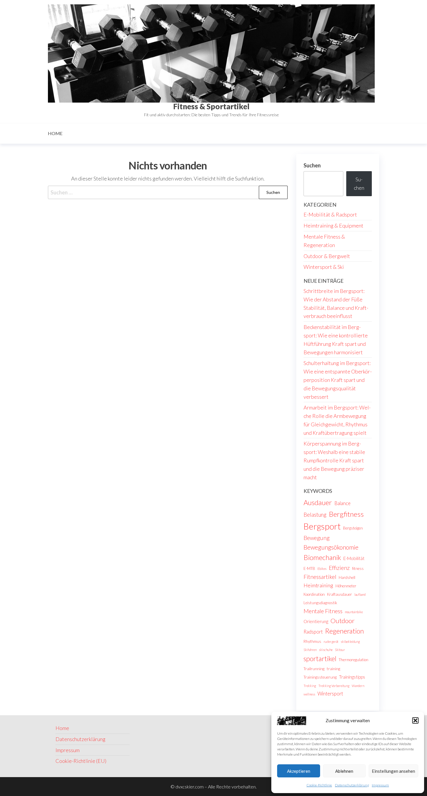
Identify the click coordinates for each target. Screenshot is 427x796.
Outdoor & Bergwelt (327, 256)
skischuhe (326, 650)
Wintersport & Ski (324, 267)
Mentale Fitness (323, 611)
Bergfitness (346, 514)
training (333, 668)
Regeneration (344, 631)
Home (55, 133)
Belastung (315, 514)
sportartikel (320, 658)
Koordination (314, 594)
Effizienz (339, 567)
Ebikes (321, 568)
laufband (360, 594)
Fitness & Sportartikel (211, 106)
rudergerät (331, 641)
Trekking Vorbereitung (333, 686)
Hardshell (347, 577)
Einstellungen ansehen (393, 771)
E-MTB (309, 568)
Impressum (380, 785)
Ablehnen (344, 771)
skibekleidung (350, 641)
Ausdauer (318, 502)
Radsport (313, 632)
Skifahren (310, 650)
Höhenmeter (346, 586)
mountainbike (354, 612)
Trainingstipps (352, 676)
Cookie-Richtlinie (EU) (80, 761)
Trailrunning (314, 668)
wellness (309, 694)
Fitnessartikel (320, 576)
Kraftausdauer (339, 594)
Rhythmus (312, 641)
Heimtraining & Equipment (333, 225)
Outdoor (343, 621)
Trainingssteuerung (320, 677)
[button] (415, 720)
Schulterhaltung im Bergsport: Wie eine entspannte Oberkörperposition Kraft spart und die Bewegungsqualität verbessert (338, 380)
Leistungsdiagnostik (320, 602)
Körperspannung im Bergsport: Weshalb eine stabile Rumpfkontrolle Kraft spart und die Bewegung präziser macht (334, 460)
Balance (342, 503)
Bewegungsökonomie (331, 547)
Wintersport (330, 694)
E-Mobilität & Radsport (330, 214)
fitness (358, 568)
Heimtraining (318, 585)
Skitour (340, 650)
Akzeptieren (298, 771)
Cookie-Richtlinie (319, 785)
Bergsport (322, 526)
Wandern (358, 686)
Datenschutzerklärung (352, 785)
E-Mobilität (354, 558)
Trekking (310, 686)
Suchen (312, 165)
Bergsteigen (353, 528)
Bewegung (317, 537)
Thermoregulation (353, 659)
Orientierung (316, 621)
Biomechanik (322, 557)
